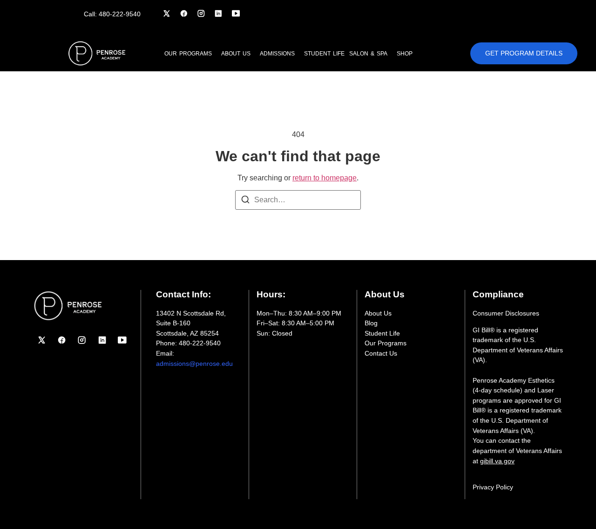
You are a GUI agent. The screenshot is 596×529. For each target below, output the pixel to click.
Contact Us (381, 353)
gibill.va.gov (497, 461)
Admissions (277, 53)
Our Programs (188, 53)
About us (236, 53)
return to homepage (324, 178)
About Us (378, 313)
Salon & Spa (368, 53)
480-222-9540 (120, 14)
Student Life (324, 53)
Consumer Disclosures (506, 313)
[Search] (245, 201)
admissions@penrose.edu (194, 363)
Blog (371, 323)
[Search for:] (298, 200)
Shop (405, 53)
